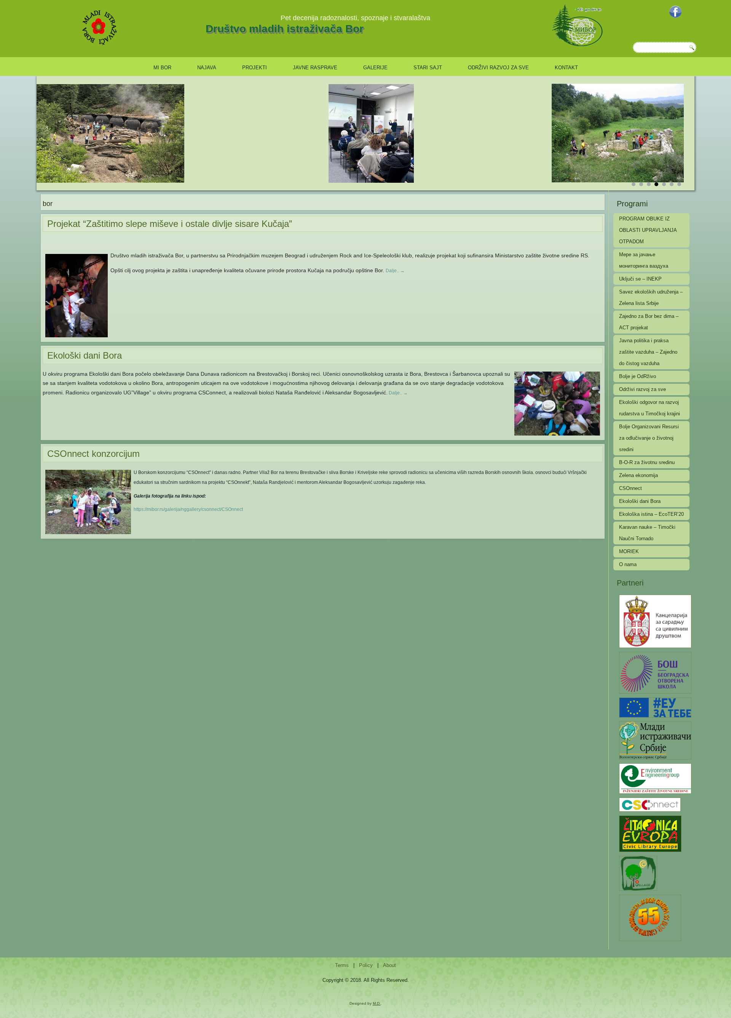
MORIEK (629, 551)
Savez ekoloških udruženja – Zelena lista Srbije (651, 297)
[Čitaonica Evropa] (650, 833)
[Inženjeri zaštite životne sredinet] (655, 778)
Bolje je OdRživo (637, 376)
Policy (366, 965)
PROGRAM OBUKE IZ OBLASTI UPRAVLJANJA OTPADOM (648, 230)
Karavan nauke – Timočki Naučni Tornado (647, 532)
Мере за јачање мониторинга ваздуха (643, 260)
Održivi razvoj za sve (498, 67)
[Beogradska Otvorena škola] (655, 672)
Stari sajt (427, 67)
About (389, 965)
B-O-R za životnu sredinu (647, 462)
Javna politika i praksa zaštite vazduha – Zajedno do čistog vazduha (648, 352)
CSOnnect (630, 488)
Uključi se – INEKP (640, 279)
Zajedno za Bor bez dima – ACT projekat (648, 321)
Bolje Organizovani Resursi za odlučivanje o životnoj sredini (649, 438)
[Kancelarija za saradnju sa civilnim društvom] (655, 621)
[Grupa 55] (650, 917)
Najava (206, 67)
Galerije (375, 67)
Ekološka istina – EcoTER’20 (651, 514)
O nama (628, 564)
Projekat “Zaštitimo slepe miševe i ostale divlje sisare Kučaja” (169, 224)
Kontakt (566, 67)
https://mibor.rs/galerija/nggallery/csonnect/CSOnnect (188, 509)
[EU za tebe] (655, 707)
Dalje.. (395, 270)
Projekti (254, 67)
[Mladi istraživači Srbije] (655, 740)
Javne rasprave (315, 67)
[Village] (638, 873)
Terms (342, 965)
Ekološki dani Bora (84, 355)
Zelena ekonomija (638, 475)
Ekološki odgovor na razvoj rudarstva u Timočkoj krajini (649, 407)
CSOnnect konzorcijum (93, 453)
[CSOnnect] (650, 804)
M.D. (377, 1003)
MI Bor (162, 67)
